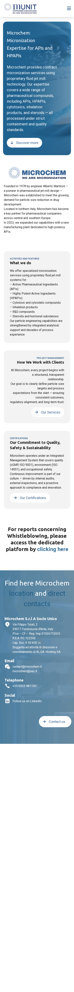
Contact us (56, 722)
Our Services (50, 412)
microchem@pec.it (25, 671)
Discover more (27, 143)
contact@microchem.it (27, 666)
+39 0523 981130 (24, 686)
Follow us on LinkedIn (27, 701)
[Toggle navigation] (69, 9)
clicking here (52, 549)
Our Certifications (32, 498)
